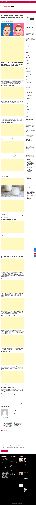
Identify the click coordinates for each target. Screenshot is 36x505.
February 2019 (28, 85)
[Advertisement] (12, 43)
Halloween (28, 100)
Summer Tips (29, 109)
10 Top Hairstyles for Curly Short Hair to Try (30, 143)
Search (28, 17)
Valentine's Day (29, 112)
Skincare (8, 417)
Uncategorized (29, 111)
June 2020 (27, 77)
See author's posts (13, 413)
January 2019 (28, 87)
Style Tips (11, 470)
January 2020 (28, 79)
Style (27, 106)
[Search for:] (30, 116)
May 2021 (27, 66)
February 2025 (28, 57)
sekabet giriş (28, 146)
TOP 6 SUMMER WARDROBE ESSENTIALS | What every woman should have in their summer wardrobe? (7, 424)
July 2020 (27, 76)
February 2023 (28, 62)
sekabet (27, 142)
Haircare (6, 417)
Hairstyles (28, 98)
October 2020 (28, 73)
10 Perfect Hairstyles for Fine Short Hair (31, 193)
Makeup (28, 101)
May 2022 (27, 65)
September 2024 (28, 60)
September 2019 (28, 82)
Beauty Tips (28, 93)
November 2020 (28, 71)
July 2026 (27, 52)
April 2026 (27, 55)
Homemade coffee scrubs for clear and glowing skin (14, 403)
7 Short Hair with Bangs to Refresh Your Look (30, 197)
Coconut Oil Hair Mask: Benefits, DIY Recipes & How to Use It (30, 29)
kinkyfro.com (14, 197)
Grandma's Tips (29, 95)
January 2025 (28, 58)
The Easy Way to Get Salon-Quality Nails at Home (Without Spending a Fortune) (30, 176)
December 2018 (28, 88)
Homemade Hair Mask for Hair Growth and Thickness (30, 170)
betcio (27, 150)
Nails (27, 103)
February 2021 (28, 68)
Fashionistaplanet (13, 411)
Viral (18, 503)
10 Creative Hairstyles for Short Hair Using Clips (30, 188)
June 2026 (27, 54)
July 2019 (27, 84)
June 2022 (27, 63)
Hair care (5, 418)
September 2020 (28, 74)
